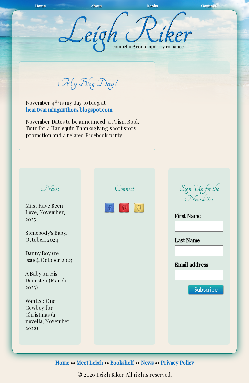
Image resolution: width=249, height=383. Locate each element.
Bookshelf (122, 362)
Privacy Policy (177, 362)
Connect (208, 5)
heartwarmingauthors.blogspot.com (69, 109)
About (96, 5)
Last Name (187, 240)
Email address (191, 264)
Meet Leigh (90, 362)
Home (40, 5)
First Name (188, 215)
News (147, 362)
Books (152, 5)
